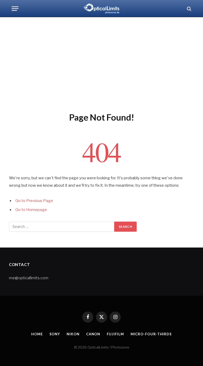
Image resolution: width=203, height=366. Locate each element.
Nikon (73, 334)
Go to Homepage (31, 209)
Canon (93, 334)
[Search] (188, 9)
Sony (54, 334)
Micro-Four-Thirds (151, 334)
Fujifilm (115, 334)
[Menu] (15, 9)
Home (37, 334)
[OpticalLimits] (101, 8)
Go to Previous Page (34, 200)
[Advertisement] (101, 63)
